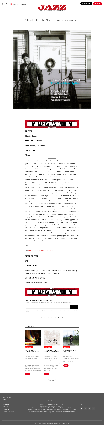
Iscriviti (74, 306)
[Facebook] (51, 317)
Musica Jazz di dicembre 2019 (40, 250)
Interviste (66, 347)
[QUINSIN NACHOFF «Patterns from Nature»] (33, 337)
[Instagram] (85, 408)
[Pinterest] (58, 317)
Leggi (27, 374)
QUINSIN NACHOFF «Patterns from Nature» (32, 351)
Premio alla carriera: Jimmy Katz (69, 351)
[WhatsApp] (62, 317)
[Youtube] (93, 408)
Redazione (28, 25)
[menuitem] (11, 4)
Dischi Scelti (29, 16)
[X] (55, 317)
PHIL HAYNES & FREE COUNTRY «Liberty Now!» (51, 351)
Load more (51, 380)
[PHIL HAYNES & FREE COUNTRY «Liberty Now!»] (52, 337)
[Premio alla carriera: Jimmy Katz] (71, 337)
